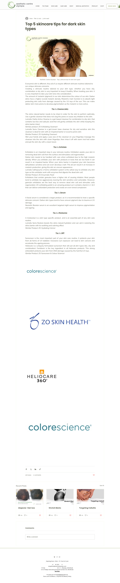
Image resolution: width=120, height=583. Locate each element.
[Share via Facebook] (26, 469)
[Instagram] (59, 557)
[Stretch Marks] (60, 496)
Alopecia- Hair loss (26, 508)
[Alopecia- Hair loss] (29, 496)
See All (102, 485)
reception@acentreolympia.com (57, 566)
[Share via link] (40, 469)
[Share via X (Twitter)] (31, 469)
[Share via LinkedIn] (35, 469)
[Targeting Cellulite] (90, 496)
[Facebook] (57, 557)
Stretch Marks (55, 508)
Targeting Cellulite (87, 508)
